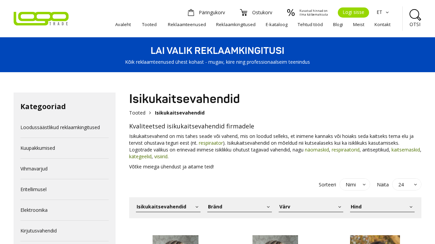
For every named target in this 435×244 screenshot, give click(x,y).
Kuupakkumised (37, 148)
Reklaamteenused (187, 24)
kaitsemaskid (406, 149)
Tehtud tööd (310, 24)
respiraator (211, 143)
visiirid (161, 156)
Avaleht (123, 24)
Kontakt (382, 24)
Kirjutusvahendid (38, 230)
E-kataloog (277, 24)
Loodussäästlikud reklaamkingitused (60, 127)
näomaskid (317, 149)
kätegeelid (140, 156)
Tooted (149, 24)
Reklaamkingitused (236, 24)
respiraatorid (346, 149)
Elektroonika (34, 210)
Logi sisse (353, 12)
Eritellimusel (33, 189)
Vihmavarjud (34, 168)
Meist (358, 24)
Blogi (338, 24)
